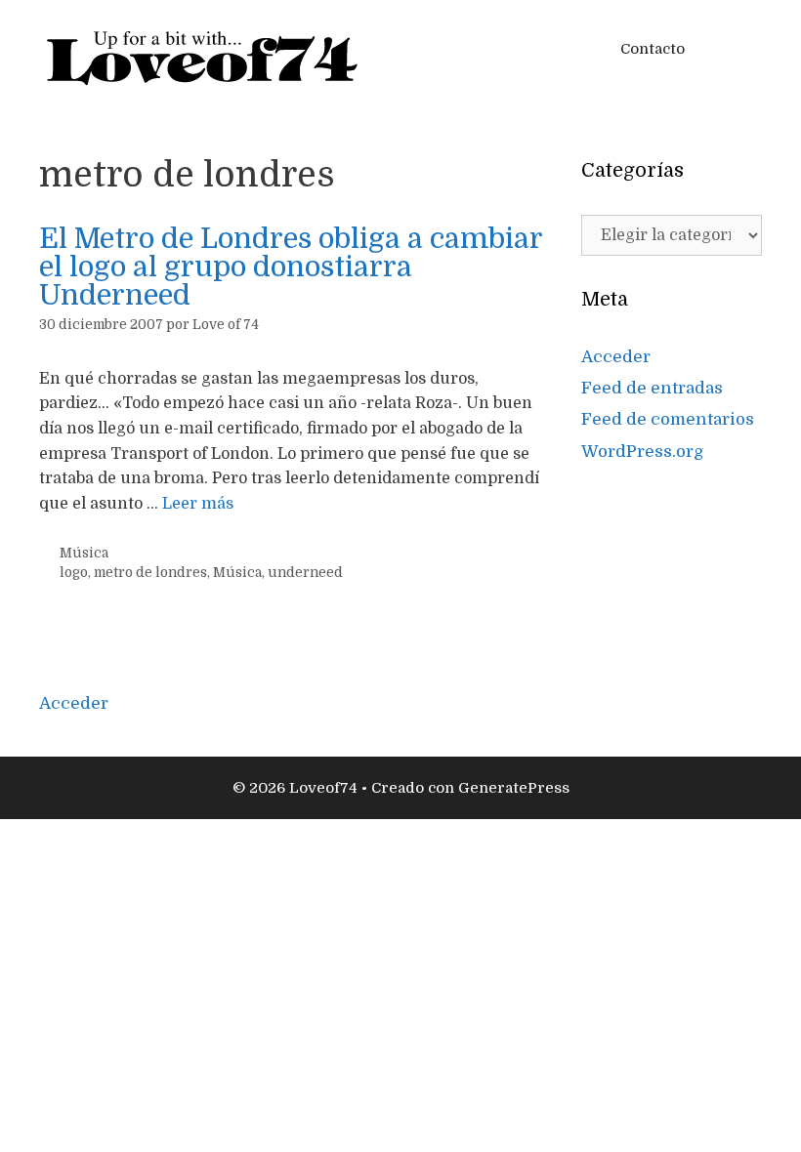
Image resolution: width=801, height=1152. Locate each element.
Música (84, 553)
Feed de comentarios (667, 419)
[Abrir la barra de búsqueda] (733, 49)
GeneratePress (513, 788)
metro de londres (150, 572)
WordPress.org (642, 451)
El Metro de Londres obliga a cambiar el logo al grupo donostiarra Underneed (290, 267)
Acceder (616, 357)
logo (74, 572)
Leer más (197, 504)
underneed (305, 572)
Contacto (652, 49)
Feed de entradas (652, 388)
